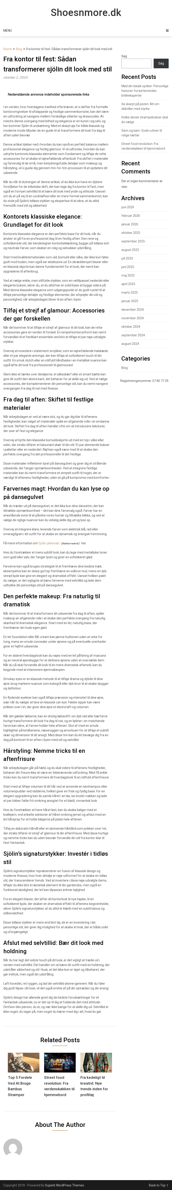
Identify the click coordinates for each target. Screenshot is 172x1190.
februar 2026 (130, 215)
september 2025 (133, 241)
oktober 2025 (130, 233)
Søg (124, 56)
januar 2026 (129, 224)
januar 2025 (129, 301)
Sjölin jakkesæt (49, 543)
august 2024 (130, 344)
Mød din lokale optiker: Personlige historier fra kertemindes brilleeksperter (144, 90)
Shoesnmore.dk (86, 12)
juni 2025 (127, 267)
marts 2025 (129, 292)
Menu (7, 30)
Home (7, 49)
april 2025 (128, 284)
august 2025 (130, 250)
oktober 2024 (130, 326)
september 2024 (133, 335)
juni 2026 (127, 207)
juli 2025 (127, 258)
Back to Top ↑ (159, 1185)
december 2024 (132, 309)
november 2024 (132, 318)
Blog (19, 49)
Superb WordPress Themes (64, 1185)
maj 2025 (128, 275)
